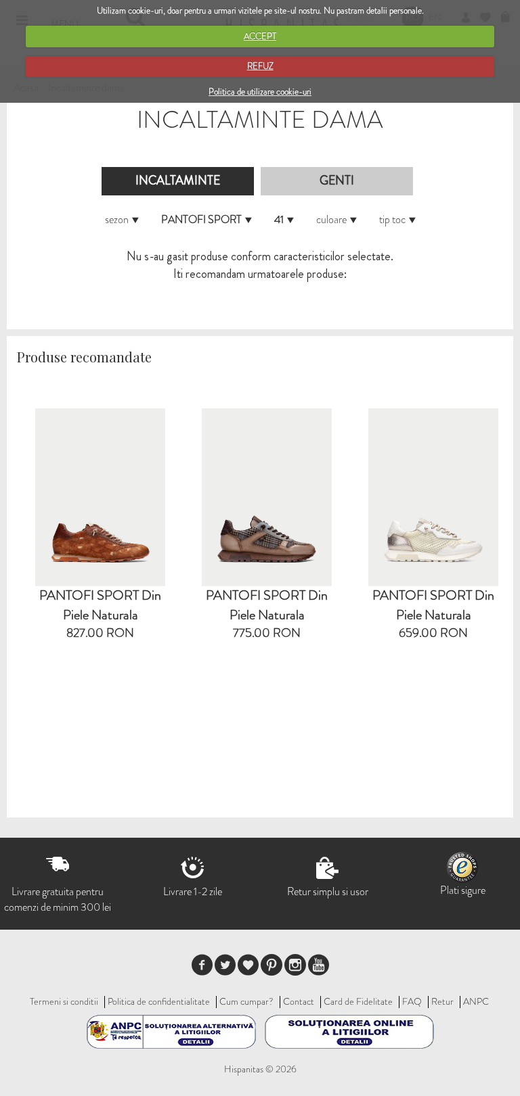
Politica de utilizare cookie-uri (260, 91)
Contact (298, 1001)
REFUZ (260, 65)
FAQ (412, 1001)
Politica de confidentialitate (159, 1001)
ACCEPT (260, 36)
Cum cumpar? (246, 1001)
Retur (442, 1001)
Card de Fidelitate (358, 1001)
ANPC (476, 1001)
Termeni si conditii (64, 1001)
